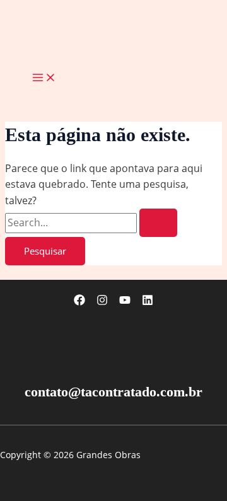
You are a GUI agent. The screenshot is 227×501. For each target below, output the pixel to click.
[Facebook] (79, 302)
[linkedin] (147, 302)
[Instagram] (102, 302)
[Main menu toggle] (44, 78)
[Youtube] (125, 302)
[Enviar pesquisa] (158, 223)
